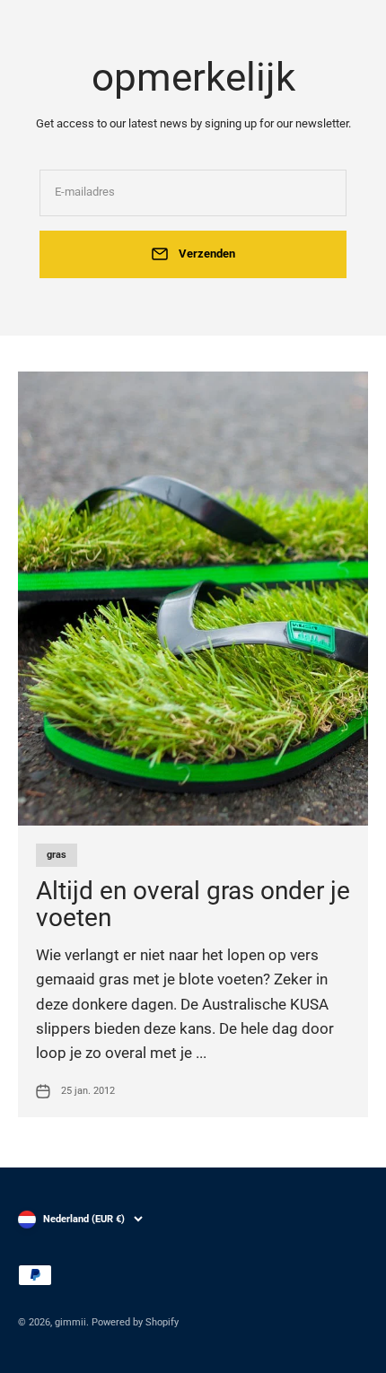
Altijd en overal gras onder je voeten (193, 904)
